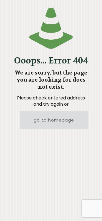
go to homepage (54, 120)
